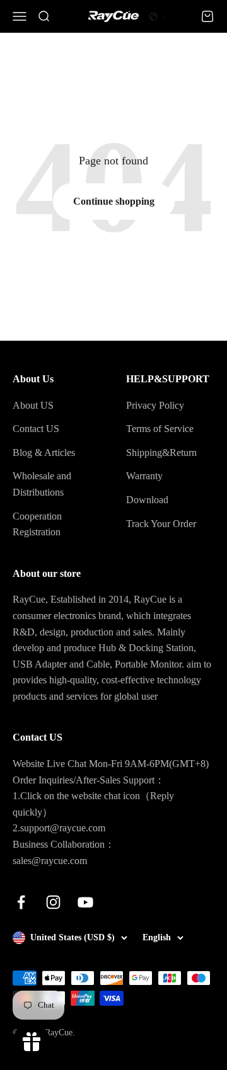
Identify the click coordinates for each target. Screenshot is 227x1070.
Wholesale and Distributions (42, 484)
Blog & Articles (44, 452)
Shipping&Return (161, 452)
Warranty (144, 475)
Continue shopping (113, 201)
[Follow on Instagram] (53, 902)
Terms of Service (160, 428)
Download (147, 499)
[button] (157, 16)
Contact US (36, 428)
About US (33, 405)
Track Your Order (161, 523)
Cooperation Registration (37, 524)
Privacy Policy (155, 405)
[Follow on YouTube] (85, 902)
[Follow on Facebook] (21, 902)
